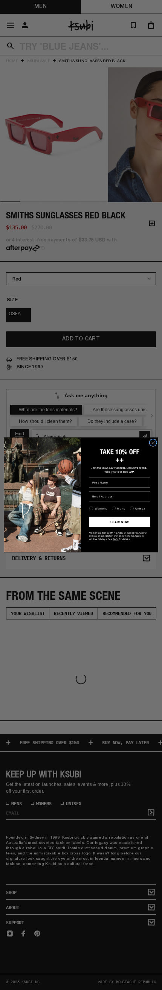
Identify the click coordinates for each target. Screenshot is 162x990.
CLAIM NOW (119, 522)
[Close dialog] (153, 442)
